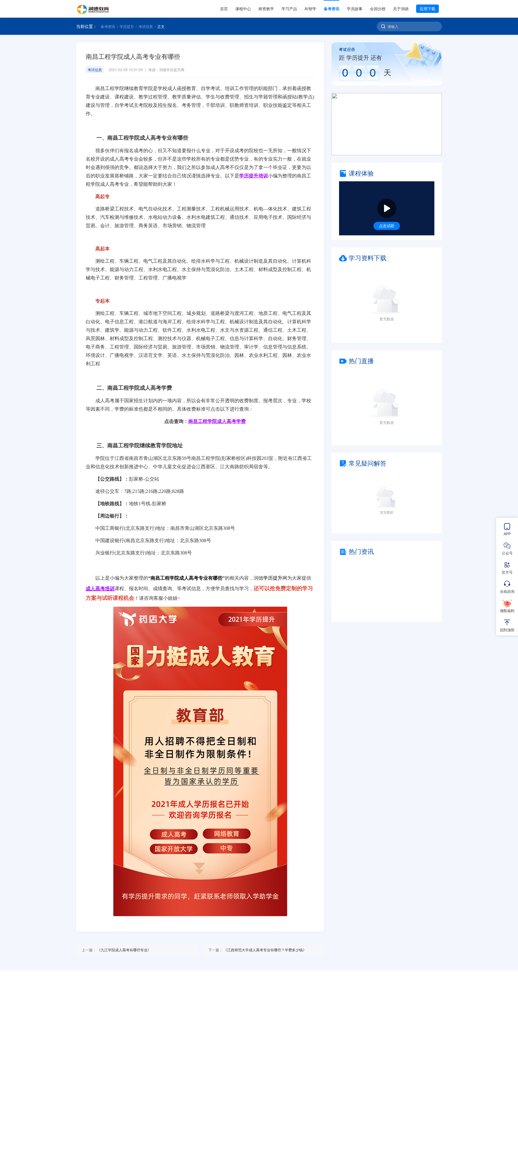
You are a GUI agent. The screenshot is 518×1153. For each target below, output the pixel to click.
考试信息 (145, 26)
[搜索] (383, 26)
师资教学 (266, 8)
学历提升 (127, 26)
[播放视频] (386, 208)
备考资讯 (331, 8)
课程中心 (243, 8)
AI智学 (310, 8)
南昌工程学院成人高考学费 (217, 421)
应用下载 (427, 8)
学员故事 (354, 8)
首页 (224, 8)
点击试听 (386, 225)
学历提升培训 (253, 175)
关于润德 (401, 8)
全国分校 (378, 8)
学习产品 (289, 8)
